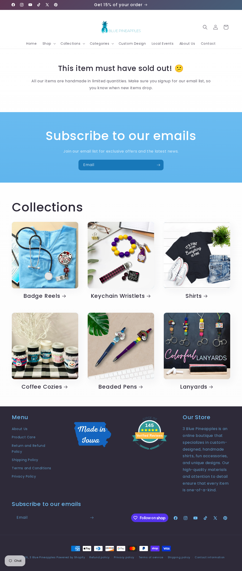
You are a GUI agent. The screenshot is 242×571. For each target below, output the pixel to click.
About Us (20, 428)
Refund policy (99, 557)
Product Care (23, 437)
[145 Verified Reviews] (149, 452)
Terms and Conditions (31, 468)
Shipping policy (179, 557)
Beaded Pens (117, 386)
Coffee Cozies (42, 386)
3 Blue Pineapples (43, 557)
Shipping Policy (25, 459)
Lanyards (193, 386)
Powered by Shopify (70, 557)
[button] (49, 43)
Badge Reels (41, 296)
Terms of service (151, 557)
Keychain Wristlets (118, 296)
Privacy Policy (24, 476)
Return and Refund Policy (28, 448)
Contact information (210, 557)
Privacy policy (124, 557)
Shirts (194, 296)
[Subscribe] (158, 165)
